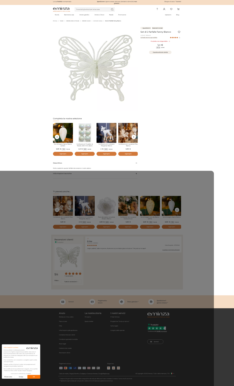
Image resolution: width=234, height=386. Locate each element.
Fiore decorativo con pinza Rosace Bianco (106, 218)
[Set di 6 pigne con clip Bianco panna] (150, 206)
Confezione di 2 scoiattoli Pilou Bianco (128, 145)
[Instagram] (118, 368)
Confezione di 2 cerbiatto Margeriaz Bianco (106, 145)
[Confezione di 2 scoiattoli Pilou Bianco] (128, 133)
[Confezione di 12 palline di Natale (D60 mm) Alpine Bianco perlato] (85, 133)
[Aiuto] (157, 9)
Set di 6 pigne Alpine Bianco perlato (63, 145)
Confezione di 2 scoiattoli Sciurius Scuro (128, 218)
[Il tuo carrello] (178, 9)
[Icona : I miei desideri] (179, 32)
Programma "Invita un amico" (119, 321)
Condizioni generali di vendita (68, 339)
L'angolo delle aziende (117, 330)
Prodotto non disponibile (159, 41)
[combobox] (71, 281)
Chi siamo (88, 317)
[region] (117, 20)
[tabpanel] (101, 14)
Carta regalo (114, 326)
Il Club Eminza (114, 317)
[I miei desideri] (171, 9)
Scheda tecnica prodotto (148, 37)
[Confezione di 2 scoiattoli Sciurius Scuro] (128, 206)
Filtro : (56, 280)
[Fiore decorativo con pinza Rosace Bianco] (106, 206)
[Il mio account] (164, 9)
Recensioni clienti (64, 353)
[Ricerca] (112, 9)
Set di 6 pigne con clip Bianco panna (150, 218)
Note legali (62, 344)
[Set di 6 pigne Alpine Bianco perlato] (63, 133)
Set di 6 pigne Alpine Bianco (172, 217)
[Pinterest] (108, 368)
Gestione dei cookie (65, 348)
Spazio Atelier (89, 321)
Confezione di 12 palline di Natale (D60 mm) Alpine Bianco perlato (85, 145)
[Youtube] (113, 368)
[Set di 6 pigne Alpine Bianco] (172, 206)
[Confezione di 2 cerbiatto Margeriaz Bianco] (106, 133)
